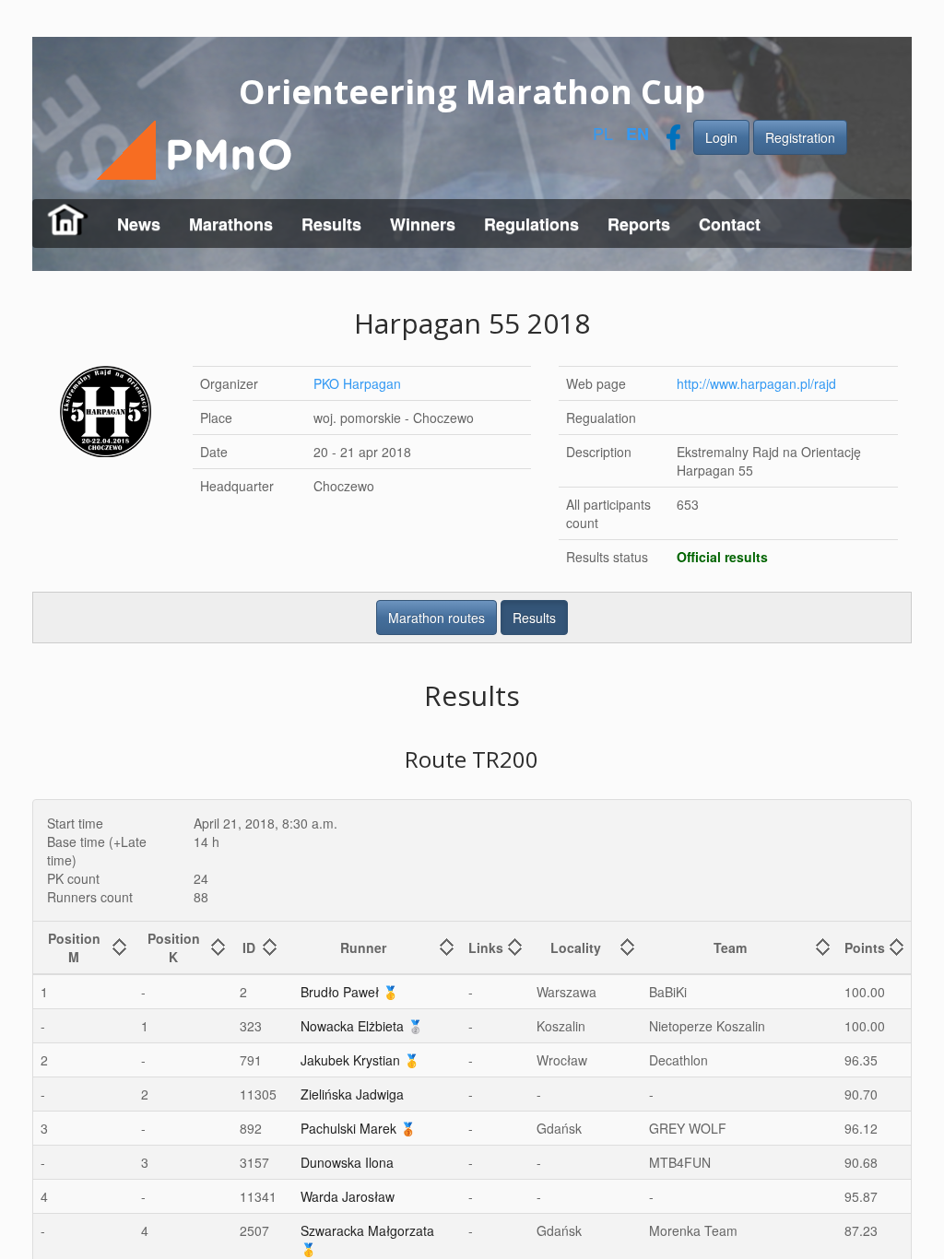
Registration (800, 137)
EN (637, 134)
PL (603, 133)
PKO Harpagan (357, 383)
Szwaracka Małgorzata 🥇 (367, 1239)
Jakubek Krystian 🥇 (360, 1060)
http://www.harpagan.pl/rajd (757, 383)
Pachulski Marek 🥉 (358, 1128)
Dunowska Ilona (347, 1162)
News (138, 224)
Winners (422, 224)
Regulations (531, 224)
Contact (730, 224)
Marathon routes (436, 617)
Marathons (231, 224)
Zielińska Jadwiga (352, 1094)
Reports (639, 224)
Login (721, 137)
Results (331, 224)
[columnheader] (83, 947)
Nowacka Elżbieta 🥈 (362, 1026)
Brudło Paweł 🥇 (349, 991)
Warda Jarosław (348, 1196)
